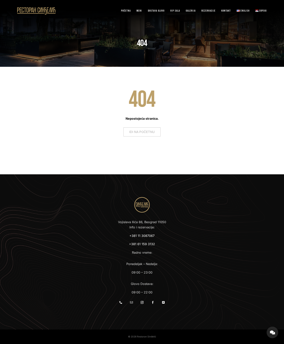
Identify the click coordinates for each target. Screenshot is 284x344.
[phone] (120, 302)
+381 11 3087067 (142, 236)
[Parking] (163, 302)
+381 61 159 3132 (142, 244)
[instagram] (142, 302)
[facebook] (152, 302)
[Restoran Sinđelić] (36, 8)
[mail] (131, 302)
